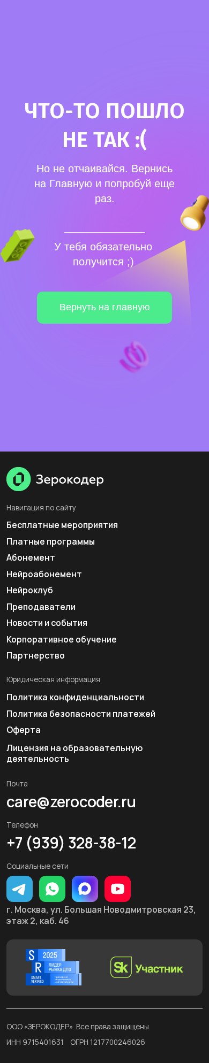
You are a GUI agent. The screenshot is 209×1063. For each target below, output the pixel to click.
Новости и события (46, 623)
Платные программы (50, 541)
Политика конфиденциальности (75, 697)
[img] (55, 479)
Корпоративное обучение (61, 639)
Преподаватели (41, 607)
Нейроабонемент (44, 574)
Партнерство (35, 655)
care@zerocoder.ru (71, 801)
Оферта (23, 730)
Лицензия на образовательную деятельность (74, 753)
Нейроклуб (29, 590)
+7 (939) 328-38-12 (71, 842)
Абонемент (30, 557)
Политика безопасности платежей (80, 714)
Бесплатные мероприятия (62, 525)
